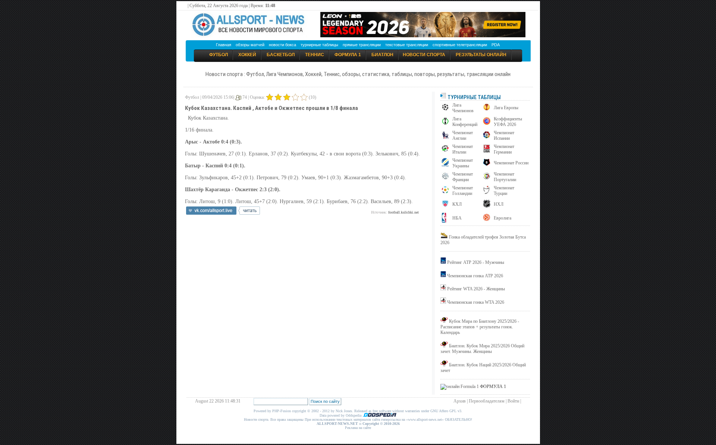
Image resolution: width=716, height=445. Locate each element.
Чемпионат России (511, 162)
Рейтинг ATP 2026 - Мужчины (475, 262)
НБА (457, 218)
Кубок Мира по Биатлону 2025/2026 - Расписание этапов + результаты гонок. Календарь (479, 327)
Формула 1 (348, 54)
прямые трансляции (362, 44)
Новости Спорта (424, 54)
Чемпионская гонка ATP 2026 (475, 275)
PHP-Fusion (281, 411)
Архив (459, 401)
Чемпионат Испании (504, 135)
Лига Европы (506, 107)
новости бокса (282, 44)
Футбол (218, 54)
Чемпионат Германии (504, 149)
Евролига (502, 218)
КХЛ (457, 204)
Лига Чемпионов (463, 107)
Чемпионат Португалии (505, 176)
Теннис (314, 54)
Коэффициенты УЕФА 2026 (508, 121)
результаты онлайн (481, 54)
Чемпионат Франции (462, 176)
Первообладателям (487, 401)
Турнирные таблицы (473, 97)
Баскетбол (281, 54)
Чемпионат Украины (462, 163)
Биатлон (382, 54)
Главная (223, 44)
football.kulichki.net (403, 212)
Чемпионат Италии (462, 149)
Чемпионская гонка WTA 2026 (475, 302)
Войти (513, 401)
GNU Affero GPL (443, 411)
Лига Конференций (464, 121)
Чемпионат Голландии (462, 190)
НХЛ (498, 204)
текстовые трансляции (406, 44)
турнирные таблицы (319, 44)
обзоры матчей (250, 44)
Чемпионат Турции (504, 190)
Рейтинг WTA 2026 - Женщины (476, 288)
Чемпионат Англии (462, 135)
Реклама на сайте (358, 428)
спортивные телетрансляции (460, 44)
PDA (496, 44)
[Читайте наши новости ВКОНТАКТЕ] (223, 213)
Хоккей (247, 54)
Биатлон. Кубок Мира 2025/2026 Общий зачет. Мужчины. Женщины (482, 348)
